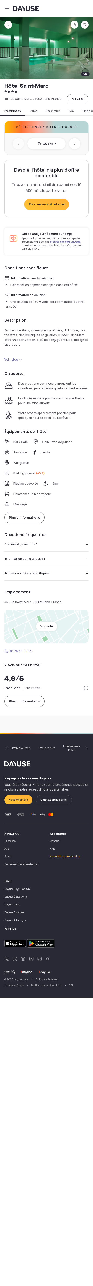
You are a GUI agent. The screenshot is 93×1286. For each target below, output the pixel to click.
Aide (52, 848)
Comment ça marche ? (21, 544)
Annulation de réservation (65, 856)
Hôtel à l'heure (46, 748)
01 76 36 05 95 (21, 651)
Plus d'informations (24, 517)
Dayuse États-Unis (15, 897)
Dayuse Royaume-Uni (17, 889)
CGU (71, 985)
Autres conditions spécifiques (27, 573)
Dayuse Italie (11, 904)
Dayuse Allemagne (15, 920)
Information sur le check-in (24, 559)
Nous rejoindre (18, 800)
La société (10, 841)
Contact (54, 841)
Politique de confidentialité (46, 985)
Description (53, 111)
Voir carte (77, 98)
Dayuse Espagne (14, 912)
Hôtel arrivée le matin (71, 748)
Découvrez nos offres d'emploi (21, 864)
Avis (6, 848)
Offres (33, 111)
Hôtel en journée (20, 748)
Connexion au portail (53, 800)
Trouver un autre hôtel (47, 204)
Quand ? (49, 143)
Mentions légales (14, 985)
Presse (8, 856)
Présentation (12, 111)
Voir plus (11, 359)
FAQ (71, 111)
